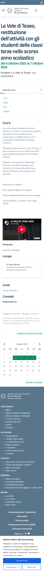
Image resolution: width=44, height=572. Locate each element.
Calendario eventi (13, 502)
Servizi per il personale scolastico (20, 462)
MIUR (8, 410)
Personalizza (11, 567)
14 (33, 362)
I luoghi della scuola (14, 439)
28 (21, 353)
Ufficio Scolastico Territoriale (18, 416)
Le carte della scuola (15, 442)
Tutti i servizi (11, 471)
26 (10, 353)
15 (39, 362)
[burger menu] (3, 10)
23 (4, 370)
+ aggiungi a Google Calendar (29, 333)
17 (10, 366)
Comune (9, 428)
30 (33, 353)
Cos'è (5, 98)
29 (27, 353)
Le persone (10, 448)
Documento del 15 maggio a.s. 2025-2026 (24, 488)
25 (4, 353)
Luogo (5, 103)
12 (21, 362)
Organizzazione (12, 445)
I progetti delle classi (14, 485)
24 (10, 370)
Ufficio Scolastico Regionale (18, 413)
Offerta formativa (13, 479)
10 (10, 362)
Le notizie (10, 496)
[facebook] (25, 533)
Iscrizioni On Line (13, 422)
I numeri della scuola (15, 451)
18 (16, 366)
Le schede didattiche (15, 482)
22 (39, 366)
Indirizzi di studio (13, 468)
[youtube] (29, 533)
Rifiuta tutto (31, 567)
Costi (5, 107)
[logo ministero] (9, 10)
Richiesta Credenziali (22, 529)
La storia (9, 453)
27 (16, 353)
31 (10, 375)
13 (27, 362)
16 (4, 366)
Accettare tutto (22, 561)
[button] (22, 90)
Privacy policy (22, 520)
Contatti (6, 111)
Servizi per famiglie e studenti (18, 465)
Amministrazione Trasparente (22, 512)
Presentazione (12, 436)
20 (27, 366)
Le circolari (10, 499)
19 (21, 366)
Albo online (11, 505)
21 (33, 366)
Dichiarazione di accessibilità (22, 525)
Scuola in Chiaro (13, 419)
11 (16, 362)
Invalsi (8, 425)
